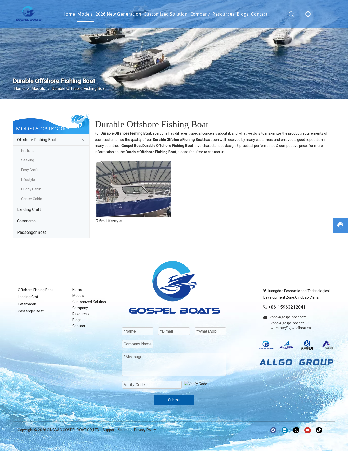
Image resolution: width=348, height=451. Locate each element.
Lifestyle (28, 179)
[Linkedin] (285, 430)
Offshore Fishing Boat (36, 139)
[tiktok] (319, 430)
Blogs (243, 14)
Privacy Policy (145, 430)
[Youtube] (307, 430)
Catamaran (26, 220)
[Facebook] (273, 430)
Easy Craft (29, 170)
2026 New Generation (118, 14)
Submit (174, 400)
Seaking (27, 160)
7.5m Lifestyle (109, 220)
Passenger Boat (31, 232)
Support (109, 430)
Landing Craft (29, 209)
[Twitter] (296, 430)
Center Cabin (31, 199)
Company (200, 14)
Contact (259, 14)
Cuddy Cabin (31, 189)
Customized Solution (166, 14)
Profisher (28, 150)
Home (68, 14)
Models (85, 14)
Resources (223, 14)
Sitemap (125, 430)
